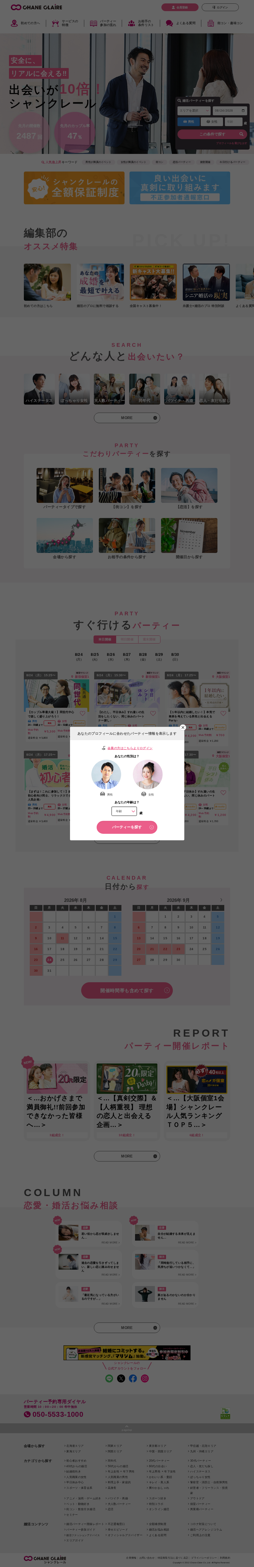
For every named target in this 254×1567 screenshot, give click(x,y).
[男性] (106, 774)
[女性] (148, 774)
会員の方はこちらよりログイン (129, 748)
